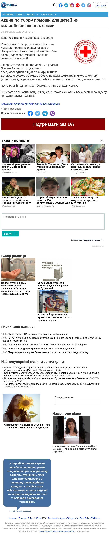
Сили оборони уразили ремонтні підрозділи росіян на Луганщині (42, 348)
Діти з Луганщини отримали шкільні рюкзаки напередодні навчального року (47, 344)
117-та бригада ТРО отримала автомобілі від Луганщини (37, 334)
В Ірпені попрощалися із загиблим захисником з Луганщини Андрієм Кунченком (46, 378)
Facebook (52, 518)
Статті (20, 14)
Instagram (62, 518)
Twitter (88, 518)
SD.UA (38, 518)
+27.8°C (100, 6)
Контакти (13, 518)
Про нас (46, 14)
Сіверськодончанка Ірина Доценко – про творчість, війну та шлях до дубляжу (48, 352)
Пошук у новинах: (65, 397)
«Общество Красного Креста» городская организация (30, 104)
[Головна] (9, 4)
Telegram (71, 518)
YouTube (80, 518)
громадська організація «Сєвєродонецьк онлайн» (57, 531)
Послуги (22, 518)
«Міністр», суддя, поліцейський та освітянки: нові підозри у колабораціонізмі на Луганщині (51, 384)
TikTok (94, 518)
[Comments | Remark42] (53, 231)
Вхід (30, 518)
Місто (30, 14)
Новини (8, 14)
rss (99, 518)
